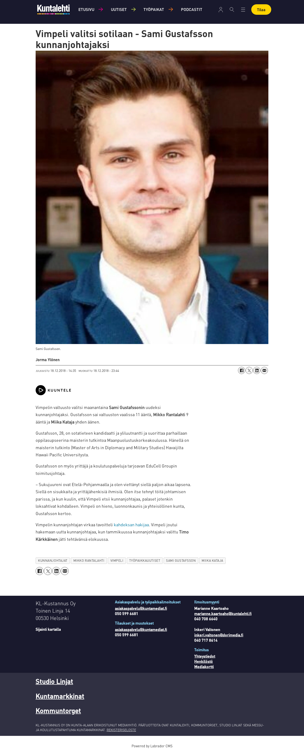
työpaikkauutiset (144, 560)
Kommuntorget (58, 710)
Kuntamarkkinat (60, 696)
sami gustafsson (181, 560)
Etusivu (86, 9)
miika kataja (212, 560)
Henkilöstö (203, 661)
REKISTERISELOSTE (121, 730)
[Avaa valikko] (220, 9)
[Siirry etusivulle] (53, 9)
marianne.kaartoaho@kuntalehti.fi (223, 613)
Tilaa (261, 9)
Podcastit (191, 9)
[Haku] (232, 9)
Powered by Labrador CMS (152, 746)
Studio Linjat (54, 681)
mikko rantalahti (88, 560)
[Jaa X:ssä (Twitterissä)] (249, 370)
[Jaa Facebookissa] (241, 370)
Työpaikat (153, 9)
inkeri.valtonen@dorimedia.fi (218, 634)
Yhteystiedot (204, 656)
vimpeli (117, 560)
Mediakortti (204, 666)
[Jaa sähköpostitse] (264, 370)
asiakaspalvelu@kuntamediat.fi (141, 608)
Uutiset (119, 9)
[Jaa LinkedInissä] (256, 370)
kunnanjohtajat (52, 560)
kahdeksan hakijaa (131, 524)
